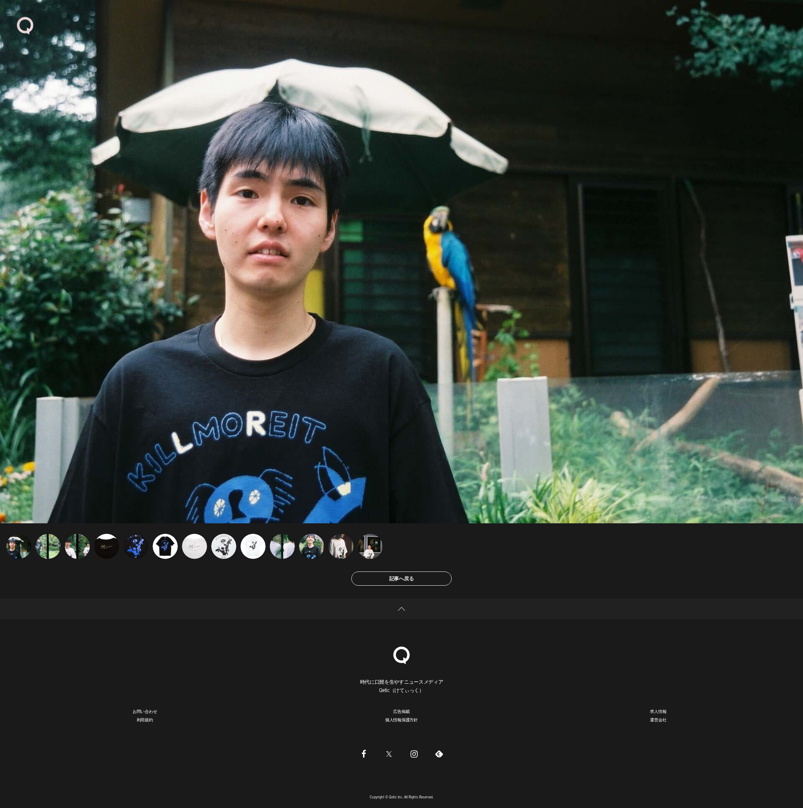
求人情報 (658, 711)
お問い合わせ (145, 711)
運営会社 (658, 719)
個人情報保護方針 (401, 719)
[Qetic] (25, 25)
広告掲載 (401, 711)
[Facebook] (363, 754)
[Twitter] (389, 754)
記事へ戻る (401, 578)
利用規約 (145, 719)
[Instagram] (414, 754)
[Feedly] (439, 754)
